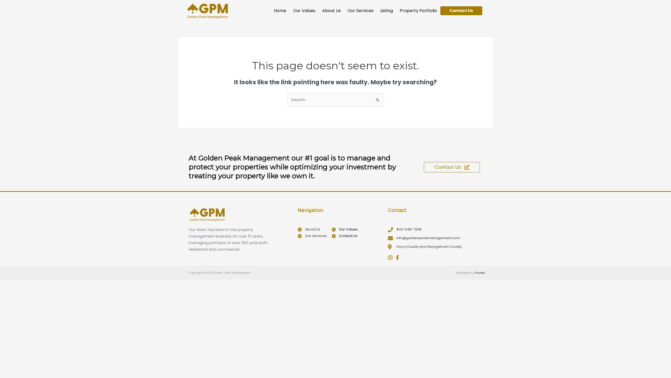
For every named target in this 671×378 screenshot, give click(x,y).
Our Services (361, 11)
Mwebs (480, 273)
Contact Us (461, 10)
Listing (386, 11)
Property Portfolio (418, 11)
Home (280, 11)
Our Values (304, 11)
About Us (331, 11)
